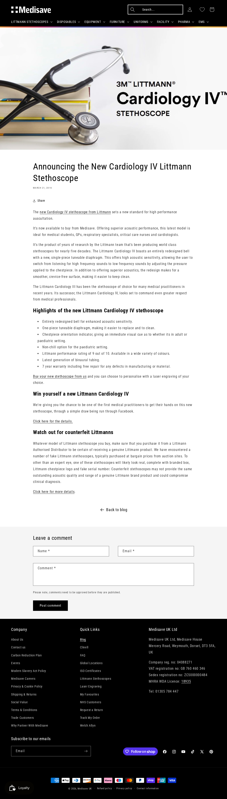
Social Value (19, 702)
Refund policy (104, 788)
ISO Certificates (90, 671)
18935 (186, 681)
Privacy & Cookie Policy (27, 686)
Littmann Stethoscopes (95, 678)
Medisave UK (85, 788)
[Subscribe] (86, 751)
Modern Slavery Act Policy (28, 671)
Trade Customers (22, 717)
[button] (31, 21)
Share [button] (41, 200)
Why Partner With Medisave (29, 725)
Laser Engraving (91, 686)
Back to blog (116, 509)
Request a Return (91, 710)
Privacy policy (124, 788)
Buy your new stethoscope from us (59, 376)
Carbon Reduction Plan (26, 655)
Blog (83, 639)
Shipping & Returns (24, 694)
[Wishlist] (202, 9)
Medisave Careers (23, 678)
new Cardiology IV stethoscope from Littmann (75, 212)
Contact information (148, 788)
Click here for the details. (53, 421)
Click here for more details (53, 492)
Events (15, 663)
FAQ (82, 655)
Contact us (18, 647)
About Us (17, 639)
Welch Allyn (88, 725)
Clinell (84, 647)
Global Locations (91, 663)
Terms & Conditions (24, 710)
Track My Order (90, 717)
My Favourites (89, 694)
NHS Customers (90, 702)
